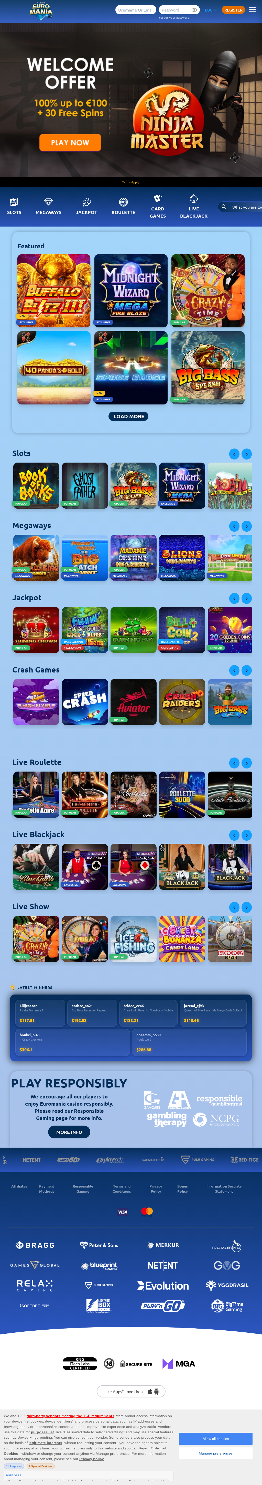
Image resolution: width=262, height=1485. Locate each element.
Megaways (48, 212)
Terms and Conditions (122, 1188)
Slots (14, 212)
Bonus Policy (182, 1188)
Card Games (158, 212)
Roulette (123, 212)
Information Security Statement (224, 1188)
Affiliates (19, 1186)
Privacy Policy (155, 1188)
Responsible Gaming (83, 1188)
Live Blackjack (194, 212)
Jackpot (86, 212)
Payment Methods (46, 1188)
